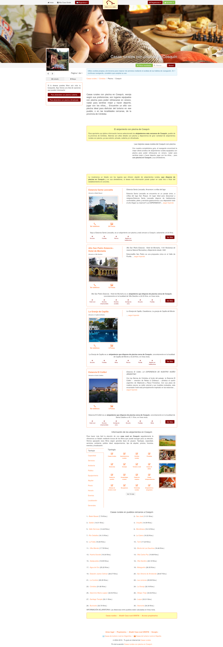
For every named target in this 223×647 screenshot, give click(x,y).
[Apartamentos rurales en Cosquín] (124, 454)
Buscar (171, 65)
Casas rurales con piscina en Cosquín (138, 644)
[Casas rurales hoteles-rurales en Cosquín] (137, 454)
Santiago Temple (96, 599)
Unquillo (139, 522)
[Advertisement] (129, 87)
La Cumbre (94, 580)
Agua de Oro (94, 567)
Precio (90, 485)
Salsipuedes (94, 561)
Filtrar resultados (144, 65)
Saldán (91, 522)
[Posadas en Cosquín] (149, 454)
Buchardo (93, 605)
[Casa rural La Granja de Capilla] (103, 330)
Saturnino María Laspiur (99, 593)
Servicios (91, 460)
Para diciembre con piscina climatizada (64, 100)
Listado (56, 79)
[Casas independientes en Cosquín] (149, 475)
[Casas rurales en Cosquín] (112, 454)
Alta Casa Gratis (65, 2)
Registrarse (155, 2)
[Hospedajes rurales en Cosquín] (124, 475)
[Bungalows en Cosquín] (124, 485)
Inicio (51, 2)
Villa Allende (94, 548)
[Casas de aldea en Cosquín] (149, 464)
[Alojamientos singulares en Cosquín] (149, 485)
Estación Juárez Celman (99, 573)
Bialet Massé (93, 516)
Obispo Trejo (142, 593)
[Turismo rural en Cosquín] (137, 464)
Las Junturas (142, 580)
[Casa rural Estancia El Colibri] (103, 390)
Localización (92, 500)
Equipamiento (93, 475)
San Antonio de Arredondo (147, 573)
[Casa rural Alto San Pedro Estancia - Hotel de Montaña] (103, 269)
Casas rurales (92, 78)
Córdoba (102, 78)
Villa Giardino (142, 561)
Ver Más (170, 237)
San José (139, 516)
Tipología (91, 450)
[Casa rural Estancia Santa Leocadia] (103, 208)
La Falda (92, 542)
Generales (92, 505)
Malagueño (141, 567)
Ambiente (91, 465)
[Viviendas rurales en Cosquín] (137, 485)
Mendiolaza (140, 529)
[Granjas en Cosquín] (124, 464)
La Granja (140, 586)
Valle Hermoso (94, 529)
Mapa (73, 79)
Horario (90, 490)
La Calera (139, 535)
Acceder (169, 2)
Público (90, 470)
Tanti (139, 542)
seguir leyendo (168, 203)
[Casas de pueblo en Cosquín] (112, 475)
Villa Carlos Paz (143, 554)
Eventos (91, 495)
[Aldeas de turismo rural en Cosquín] (112, 485)
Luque (139, 599)
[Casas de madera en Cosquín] (137, 475)
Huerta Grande (95, 554)
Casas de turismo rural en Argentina (117, 636)
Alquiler (90, 480)
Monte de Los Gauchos (145, 548)
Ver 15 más (130, 494)
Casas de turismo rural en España (148, 636)
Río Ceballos (93, 535)
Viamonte (140, 605)
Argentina (82, 2)
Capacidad (92, 455)
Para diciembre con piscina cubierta (64, 95)
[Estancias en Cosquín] (112, 464)
